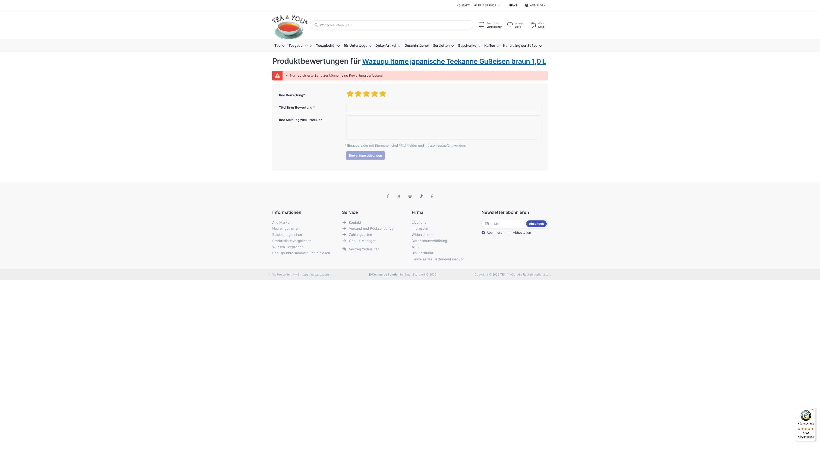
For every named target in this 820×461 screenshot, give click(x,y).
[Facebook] (388, 196)
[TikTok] (421, 196)
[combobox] (392, 24)
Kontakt (463, 5)
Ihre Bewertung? (292, 95)
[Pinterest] (432, 196)
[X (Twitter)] (399, 196)
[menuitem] (279, 46)
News (513, 5)
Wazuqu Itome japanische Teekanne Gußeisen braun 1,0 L (454, 61)
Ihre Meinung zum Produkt (299, 120)
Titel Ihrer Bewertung (295, 107)
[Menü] (813, 410)
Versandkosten (320, 274)
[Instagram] (410, 196)
